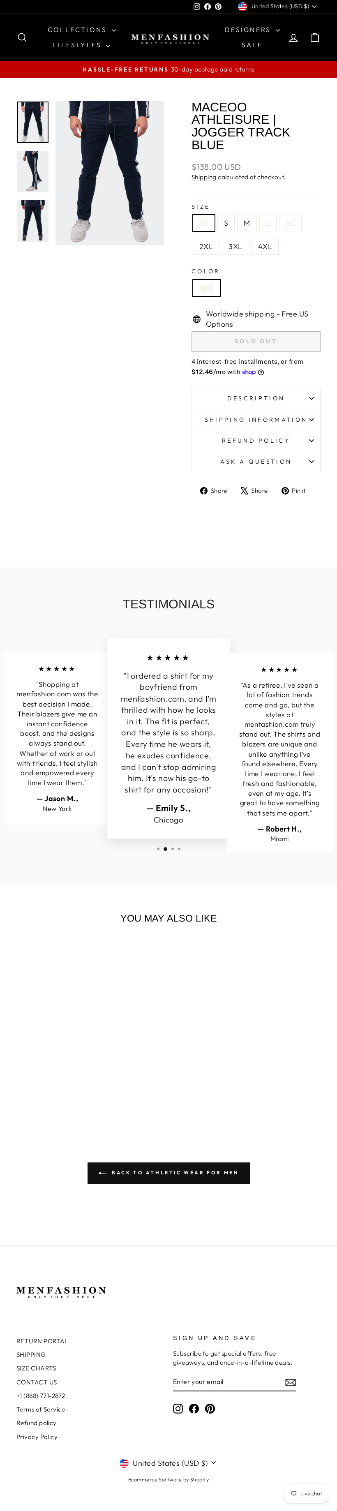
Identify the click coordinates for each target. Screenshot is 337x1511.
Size (201, 206)
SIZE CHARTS (36, 1368)
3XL (235, 246)
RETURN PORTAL (42, 1341)
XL (290, 223)
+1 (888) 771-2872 (40, 1396)
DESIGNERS (249, 29)
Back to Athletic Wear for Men (174, 1172)
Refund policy (256, 440)
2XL (206, 246)
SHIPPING (31, 1355)
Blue (206, 288)
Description (256, 398)
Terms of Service (40, 1409)
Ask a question (256, 461)
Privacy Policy (37, 1437)
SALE (252, 45)
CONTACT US (36, 1382)
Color (206, 271)
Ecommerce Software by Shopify (168, 1479)
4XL (265, 246)
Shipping (204, 177)
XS (203, 223)
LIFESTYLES (78, 45)
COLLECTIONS (78, 29)
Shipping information (256, 419)
